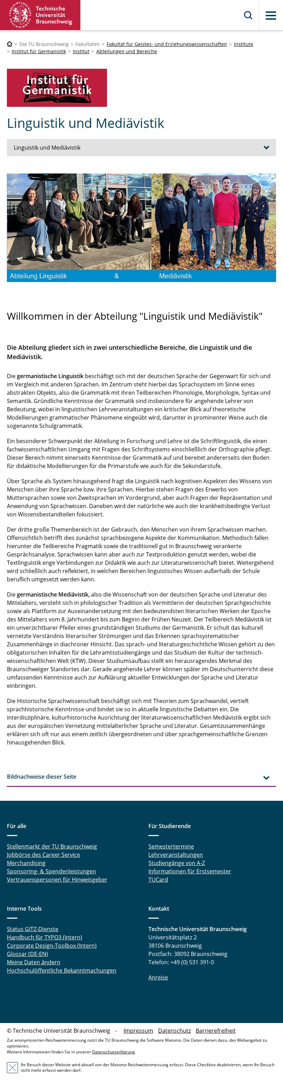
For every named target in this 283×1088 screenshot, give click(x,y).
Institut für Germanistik (39, 51)
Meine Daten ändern (33, 962)
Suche (248, 15)
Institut (81, 51)
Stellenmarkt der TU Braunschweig (52, 846)
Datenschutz (174, 1030)
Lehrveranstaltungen (175, 855)
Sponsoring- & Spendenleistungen (51, 871)
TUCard (158, 879)
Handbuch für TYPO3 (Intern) (44, 937)
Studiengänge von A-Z (176, 863)
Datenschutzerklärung (113, 1052)
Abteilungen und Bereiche (126, 51)
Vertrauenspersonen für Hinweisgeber (57, 879)
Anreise (158, 977)
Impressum (138, 1030)
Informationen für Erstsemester (189, 871)
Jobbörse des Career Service (43, 855)
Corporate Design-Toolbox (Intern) (52, 945)
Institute (243, 44)
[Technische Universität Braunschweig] (40, 15)
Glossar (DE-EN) (27, 954)
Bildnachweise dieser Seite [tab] (41, 776)
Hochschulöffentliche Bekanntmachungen (61, 970)
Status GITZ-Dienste (32, 929)
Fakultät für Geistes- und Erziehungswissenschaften (167, 44)
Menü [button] (271, 15)
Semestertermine (171, 846)
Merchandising (26, 863)
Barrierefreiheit (216, 1030)
